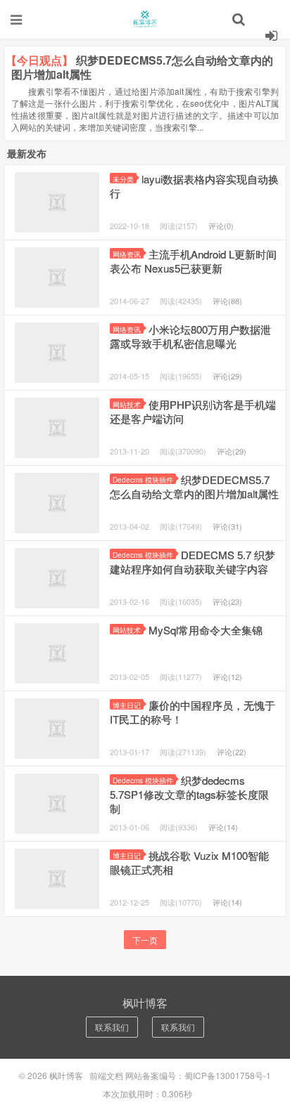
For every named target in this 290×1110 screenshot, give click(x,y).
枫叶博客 (145, 19)
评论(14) (223, 826)
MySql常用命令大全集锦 (206, 629)
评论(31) (227, 526)
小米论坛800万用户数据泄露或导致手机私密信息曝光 (190, 336)
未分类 (123, 178)
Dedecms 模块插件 (143, 479)
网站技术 (127, 404)
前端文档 (106, 1075)
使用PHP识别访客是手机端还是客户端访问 (193, 411)
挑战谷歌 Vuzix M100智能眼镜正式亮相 (189, 862)
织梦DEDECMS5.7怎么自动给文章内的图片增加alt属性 (194, 486)
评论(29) (227, 375)
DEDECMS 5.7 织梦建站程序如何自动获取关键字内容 (192, 561)
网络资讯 (127, 254)
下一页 (145, 940)
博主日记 (127, 705)
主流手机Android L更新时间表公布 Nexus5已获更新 (193, 261)
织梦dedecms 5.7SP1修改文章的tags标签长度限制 (189, 794)
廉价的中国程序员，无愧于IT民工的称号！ (192, 712)
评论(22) (231, 751)
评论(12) (227, 676)
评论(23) (227, 601)
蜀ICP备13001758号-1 (227, 1075)
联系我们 (112, 1027)
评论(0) (221, 225)
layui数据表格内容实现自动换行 (194, 185)
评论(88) (227, 300)
